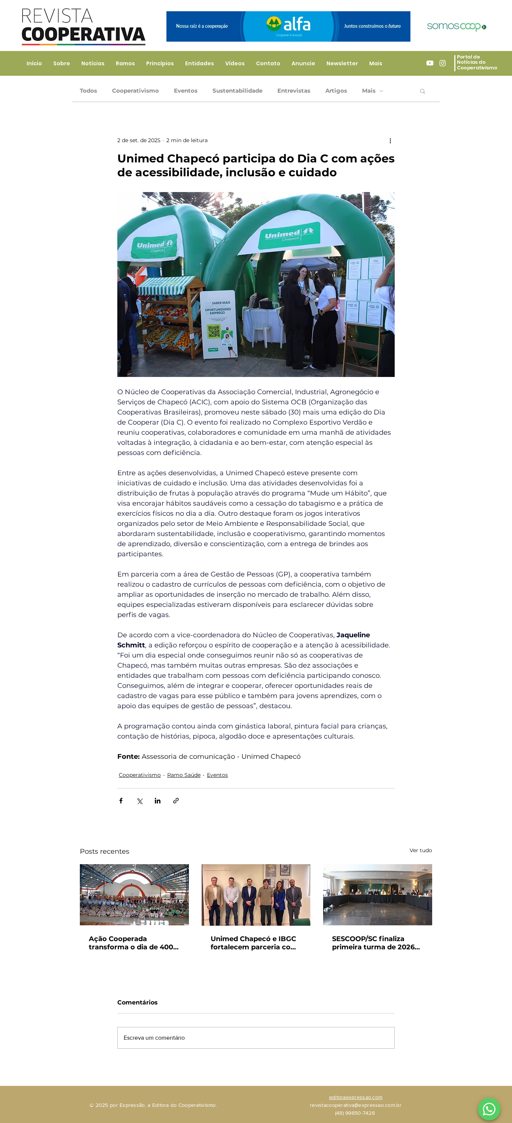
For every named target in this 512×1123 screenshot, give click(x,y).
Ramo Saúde (184, 775)
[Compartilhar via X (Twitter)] (139, 800)
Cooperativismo (135, 90)
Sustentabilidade (237, 90)
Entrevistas (293, 90)
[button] (422, 91)
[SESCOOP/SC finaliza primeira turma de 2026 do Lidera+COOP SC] (377, 894)
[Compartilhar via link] (176, 800)
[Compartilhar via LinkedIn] (157, 800)
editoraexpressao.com (356, 1097)
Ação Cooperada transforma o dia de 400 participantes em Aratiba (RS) (132, 943)
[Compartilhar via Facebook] (120, 800)
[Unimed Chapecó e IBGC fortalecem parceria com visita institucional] (256, 895)
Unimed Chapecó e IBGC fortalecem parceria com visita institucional (254, 943)
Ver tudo (421, 850)
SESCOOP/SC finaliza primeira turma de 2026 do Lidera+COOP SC (373, 943)
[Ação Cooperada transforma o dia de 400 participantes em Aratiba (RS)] (134, 894)
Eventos (186, 90)
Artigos (336, 90)
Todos (88, 90)
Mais (369, 90)
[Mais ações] (390, 140)
